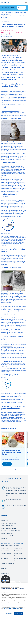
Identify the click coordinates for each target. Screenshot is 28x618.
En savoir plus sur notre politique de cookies (13, 608)
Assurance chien (4, 540)
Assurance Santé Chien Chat (12, 12)
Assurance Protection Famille (7, 535)
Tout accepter (18, 613)
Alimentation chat (6, 14)
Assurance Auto (4, 520)
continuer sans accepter (8, 585)
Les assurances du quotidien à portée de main (10, 530)
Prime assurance (4, 558)
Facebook (13, 32)
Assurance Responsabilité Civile (7, 563)
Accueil (2, 12)
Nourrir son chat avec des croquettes (10, 292)
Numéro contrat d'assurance (7, 545)
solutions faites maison (12, 357)
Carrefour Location (18, 553)
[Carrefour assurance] (5, 2)
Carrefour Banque (18, 548)
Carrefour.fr (16, 545)
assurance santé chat (15, 420)
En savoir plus (21, 7)
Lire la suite (7, 464)
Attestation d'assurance (6, 553)
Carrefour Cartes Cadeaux (20, 558)
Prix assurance (4, 555)
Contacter (5, 32)
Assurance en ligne (5, 548)
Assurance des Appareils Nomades (8, 528)
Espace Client (4, 568)
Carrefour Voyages (18, 550)
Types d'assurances (5, 550)
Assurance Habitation (5, 518)
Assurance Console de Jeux (7, 525)
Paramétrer (8, 613)
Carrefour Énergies (18, 560)
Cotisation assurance (5, 565)
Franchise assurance (5, 560)
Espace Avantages (5, 573)
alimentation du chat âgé (8, 166)
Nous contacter (4, 571)
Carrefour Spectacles (19, 555)
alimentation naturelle (7, 346)
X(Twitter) (19, 32)
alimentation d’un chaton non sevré (10, 111)
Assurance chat (22, 12)
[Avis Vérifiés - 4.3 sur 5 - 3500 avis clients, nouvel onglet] (5, 580)
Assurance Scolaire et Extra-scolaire (8, 523)
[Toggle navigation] (26, 2)
